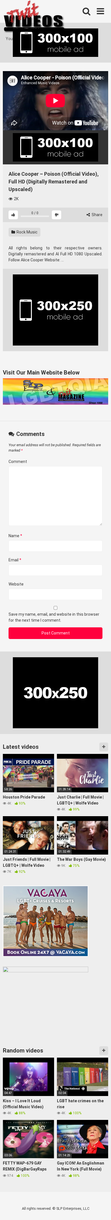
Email (15, 560)
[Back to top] (100, 1208)
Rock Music (27, 232)
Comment (18, 461)
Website (16, 584)
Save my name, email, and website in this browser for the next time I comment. (54, 617)
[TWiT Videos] (35, 18)
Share (96, 214)
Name (15, 536)
